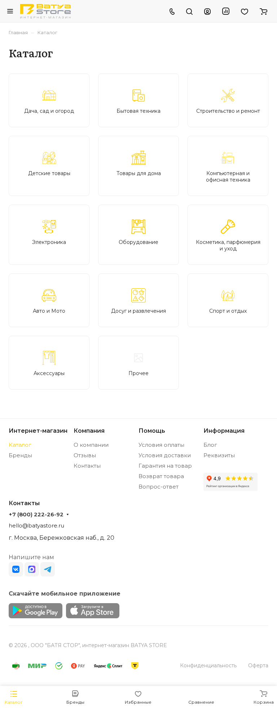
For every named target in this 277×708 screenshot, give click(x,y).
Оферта (258, 665)
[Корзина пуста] (263, 11)
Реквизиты (219, 455)
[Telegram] (47, 569)
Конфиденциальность (208, 665)
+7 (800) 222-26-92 (36, 514)
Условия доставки (164, 455)
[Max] (32, 569)
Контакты (87, 465)
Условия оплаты (161, 444)
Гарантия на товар (165, 465)
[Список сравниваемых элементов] (225, 11)
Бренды (20, 455)
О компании (91, 444)
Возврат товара (161, 476)
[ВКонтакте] (16, 569)
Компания (89, 430)
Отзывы (85, 455)
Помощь (151, 430)
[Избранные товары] (244, 11)
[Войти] (207, 11)
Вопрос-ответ (158, 486)
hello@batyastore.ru (36, 525)
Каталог (20, 444)
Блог (210, 444)
